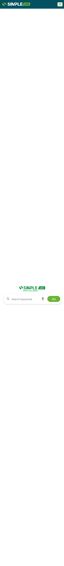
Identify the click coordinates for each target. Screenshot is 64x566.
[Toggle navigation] (60, 4)
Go (54, 299)
